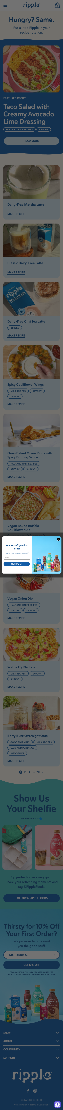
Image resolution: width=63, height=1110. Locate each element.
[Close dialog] (58, 539)
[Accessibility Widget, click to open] (57, 1104)
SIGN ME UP (16, 564)
